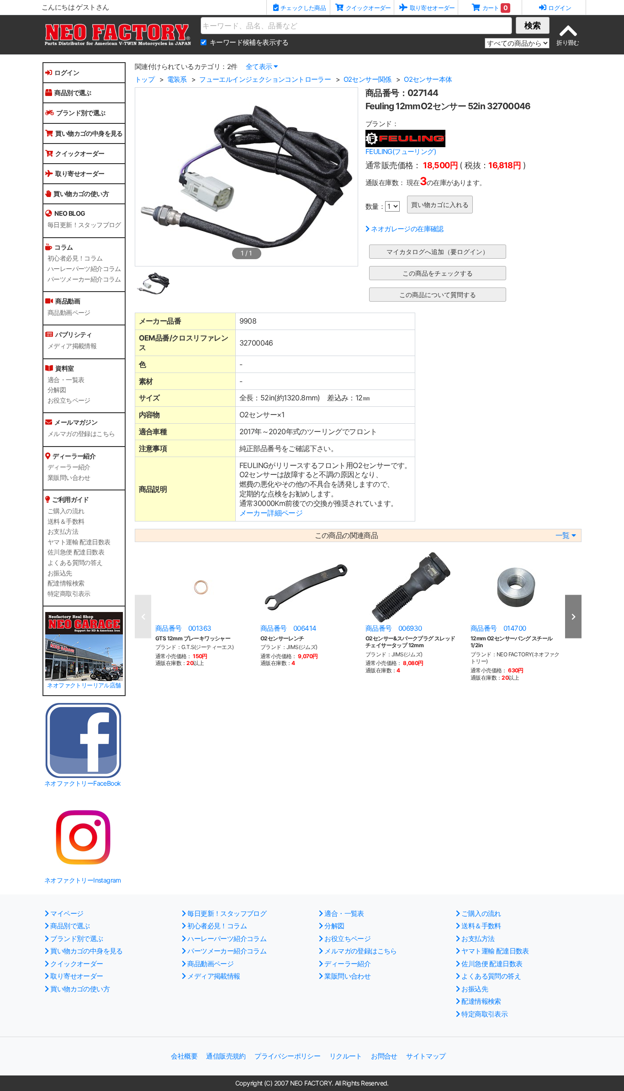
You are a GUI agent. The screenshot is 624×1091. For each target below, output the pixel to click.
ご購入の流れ (66, 511)
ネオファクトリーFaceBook (82, 783)
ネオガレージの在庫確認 (407, 228)
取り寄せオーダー (79, 173)
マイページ (66, 913)
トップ (144, 79)
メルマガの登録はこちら (81, 433)
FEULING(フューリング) (400, 151)
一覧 (562, 535)
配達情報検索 (66, 583)
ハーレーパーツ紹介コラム (84, 268)
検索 (532, 25)
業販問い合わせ (69, 477)
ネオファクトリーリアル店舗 (84, 685)
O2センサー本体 (428, 79)
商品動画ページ (69, 312)
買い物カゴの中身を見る (88, 133)
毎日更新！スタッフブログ (84, 225)
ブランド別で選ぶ (80, 113)
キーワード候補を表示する (249, 42)
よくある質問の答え (75, 562)
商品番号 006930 (393, 628)
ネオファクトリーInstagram (82, 880)
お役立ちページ (69, 400)
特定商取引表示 (69, 593)
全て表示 (259, 66)
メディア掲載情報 (72, 346)
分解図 (57, 390)
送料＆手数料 (66, 521)
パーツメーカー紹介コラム (84, 279)
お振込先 (60, 573)
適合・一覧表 (66, 379)
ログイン (66, 72)
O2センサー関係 (367, 79)
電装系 (177, 79)
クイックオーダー (79, 153)
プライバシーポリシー (287, 1056)
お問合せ (384, 1056)
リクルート (345, 1056)
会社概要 (184, 1056)
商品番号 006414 (288, 628)
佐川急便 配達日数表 (76, 552)
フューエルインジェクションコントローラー (265, 79)
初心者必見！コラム (75, 258)
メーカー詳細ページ (271, 512)
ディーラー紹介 (69, 467)
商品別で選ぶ (72, 92)
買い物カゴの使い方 (81, 193)
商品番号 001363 (183, 628)
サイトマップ (425, 1056)
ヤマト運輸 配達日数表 (79, 542)
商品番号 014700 (498, 628)
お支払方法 (63, 531)
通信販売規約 (225, 1056)
